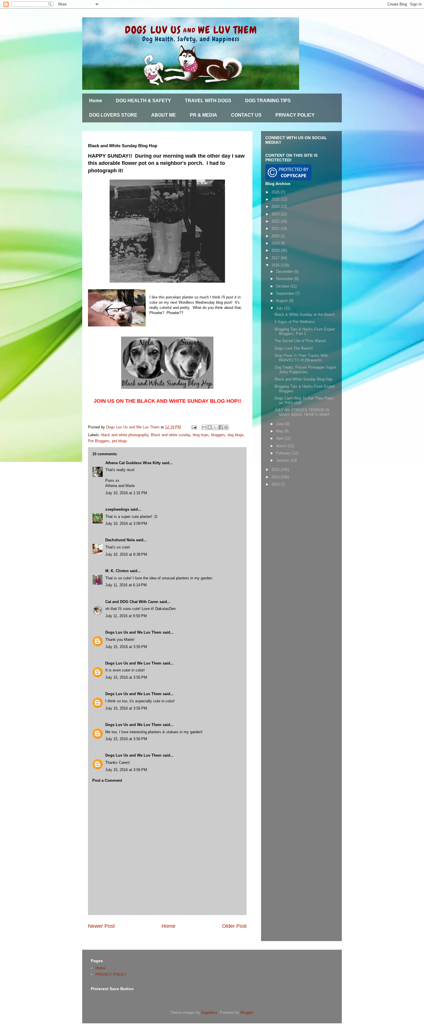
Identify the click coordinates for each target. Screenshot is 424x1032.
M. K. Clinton (117, 571)
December (285, 271)
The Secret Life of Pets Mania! (300, 341)
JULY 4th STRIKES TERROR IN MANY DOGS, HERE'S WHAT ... (304, 412)
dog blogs (236, 435)
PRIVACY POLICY (295, 115)
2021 (276, 228)
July (280, 308)
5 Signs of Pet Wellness (295, 322)
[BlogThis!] (210, 427)
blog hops (201, 435)
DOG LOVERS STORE (113, 115)
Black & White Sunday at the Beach (305, 314)
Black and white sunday (170, 435)
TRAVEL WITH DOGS (208, 100)
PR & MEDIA (203, 115)
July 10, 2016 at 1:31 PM (126, 493)
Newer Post (101, 926)
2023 (276, 214)
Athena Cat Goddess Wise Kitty (133, 463)
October (283, 286)
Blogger (247, 1012)
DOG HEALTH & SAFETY (143, 100)
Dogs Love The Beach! (294, 348)
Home (95, 100)
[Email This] (204, 427)
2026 (276, 192)
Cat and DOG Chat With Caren (131, 602)
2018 (276, 250)
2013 (276, 484)
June (280, 424)
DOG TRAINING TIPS (268, 100)
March (282, 446)
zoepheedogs (117, 509)
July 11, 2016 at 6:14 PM (126, 585)
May (280, 431)
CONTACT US (246, 115)
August (282, 300)
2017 (276, 258)
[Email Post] (194, 427)
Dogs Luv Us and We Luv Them (133, 632)
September (285, 293)
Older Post (234, 926)
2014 (276, 477)
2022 (276, 221)
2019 (276, 243)
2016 (276, 265)
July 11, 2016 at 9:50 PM (126, 616)
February (284, 453)
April (280, 438)
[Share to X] (215, 427)
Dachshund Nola (120, 540)
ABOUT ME (163, 115)
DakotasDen (165, 608)
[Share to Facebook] (221, 427)
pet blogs (119, 441)
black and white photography (125, 435)
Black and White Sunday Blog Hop (303, 379)
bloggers (218, 435)
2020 (276, 236)
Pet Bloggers (99, 441)
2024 (276, 206)
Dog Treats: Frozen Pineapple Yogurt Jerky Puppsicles (305, 369)
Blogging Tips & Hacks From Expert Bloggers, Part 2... (305, 331)
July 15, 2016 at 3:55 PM (126, 647)
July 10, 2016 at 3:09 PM (126, 523)
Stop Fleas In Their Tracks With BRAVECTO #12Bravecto (301, 357)
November (285, 279)
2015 (276, 469)
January (283, 460)
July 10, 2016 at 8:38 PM (126, 554)
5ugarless (209, 1012)
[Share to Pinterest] (226, 427)
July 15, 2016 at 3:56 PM (126, 739)
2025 (276, 199)
